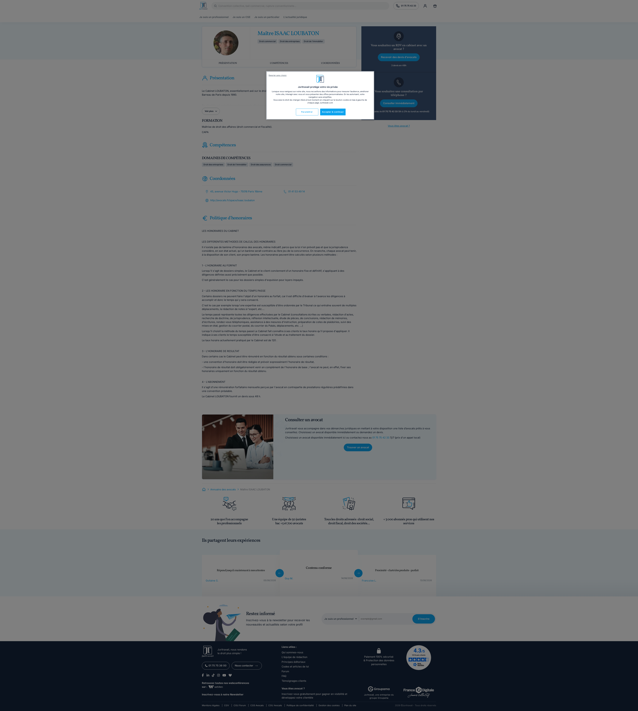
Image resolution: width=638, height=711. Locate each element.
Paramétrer (307, 112)
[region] (320, 95)
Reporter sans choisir (278, 75)
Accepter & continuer (333, 112)
